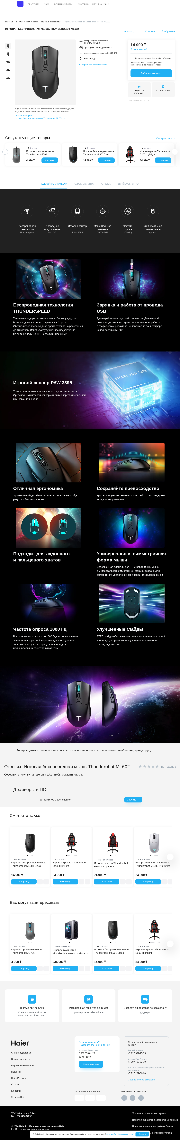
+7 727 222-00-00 (137, 1073)
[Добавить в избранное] (46, 881)
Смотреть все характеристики (93, 64)
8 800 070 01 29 (87, 1053)
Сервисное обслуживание (141, 1079)
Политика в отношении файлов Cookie (150, 1126)
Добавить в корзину (151, 73)
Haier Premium (83, 4)
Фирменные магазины (22, 1065)
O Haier (15, 1084)
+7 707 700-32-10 (137, 1062)
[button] (8, 41)
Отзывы (106, 183)
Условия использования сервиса (149, 1113)
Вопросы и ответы (20, 1059)
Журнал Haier (18, 1097)
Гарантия (16, 1072)
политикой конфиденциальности (119, 1134)
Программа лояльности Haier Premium (150, 1133)
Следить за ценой (138, 49)
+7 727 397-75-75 (137, 1053)
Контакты (16, 1091)
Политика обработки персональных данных (150, 1120)
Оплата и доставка (21, 1053)
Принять (142, 1134)
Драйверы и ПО (128, 183)
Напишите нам (91, 1064)
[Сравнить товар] (40, 881)
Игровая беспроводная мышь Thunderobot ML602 (38, 116)
